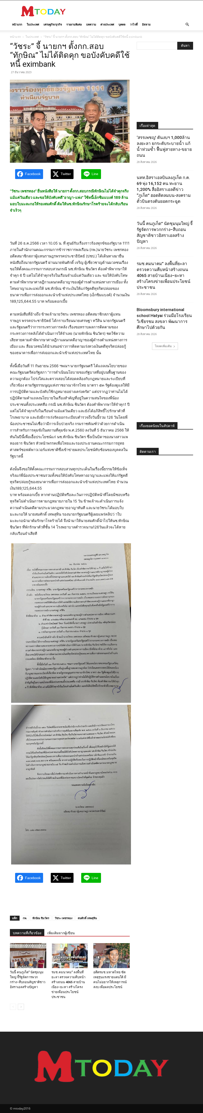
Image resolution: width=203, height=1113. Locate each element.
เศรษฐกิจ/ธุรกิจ (53, 24)
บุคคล (122, 24)
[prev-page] (13, 1007)
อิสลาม (146, 24)
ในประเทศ (33, 24)
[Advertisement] (135, 11)
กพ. (25, 918)
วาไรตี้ (134, 24)
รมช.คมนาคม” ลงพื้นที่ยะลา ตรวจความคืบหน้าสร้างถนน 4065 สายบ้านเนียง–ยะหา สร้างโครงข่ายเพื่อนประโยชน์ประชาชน (163, 275)
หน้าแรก (17, 24)
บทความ (91, 24)
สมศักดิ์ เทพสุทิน (87, 918)
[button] (187, 24)
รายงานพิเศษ (74, 24)
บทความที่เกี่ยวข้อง (27, 933)
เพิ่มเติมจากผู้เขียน (61, 933)
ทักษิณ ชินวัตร (40, 918)
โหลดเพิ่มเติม (163, 346)
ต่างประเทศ (107, 24)
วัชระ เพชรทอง (63, 918)
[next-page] (21, 1007)
